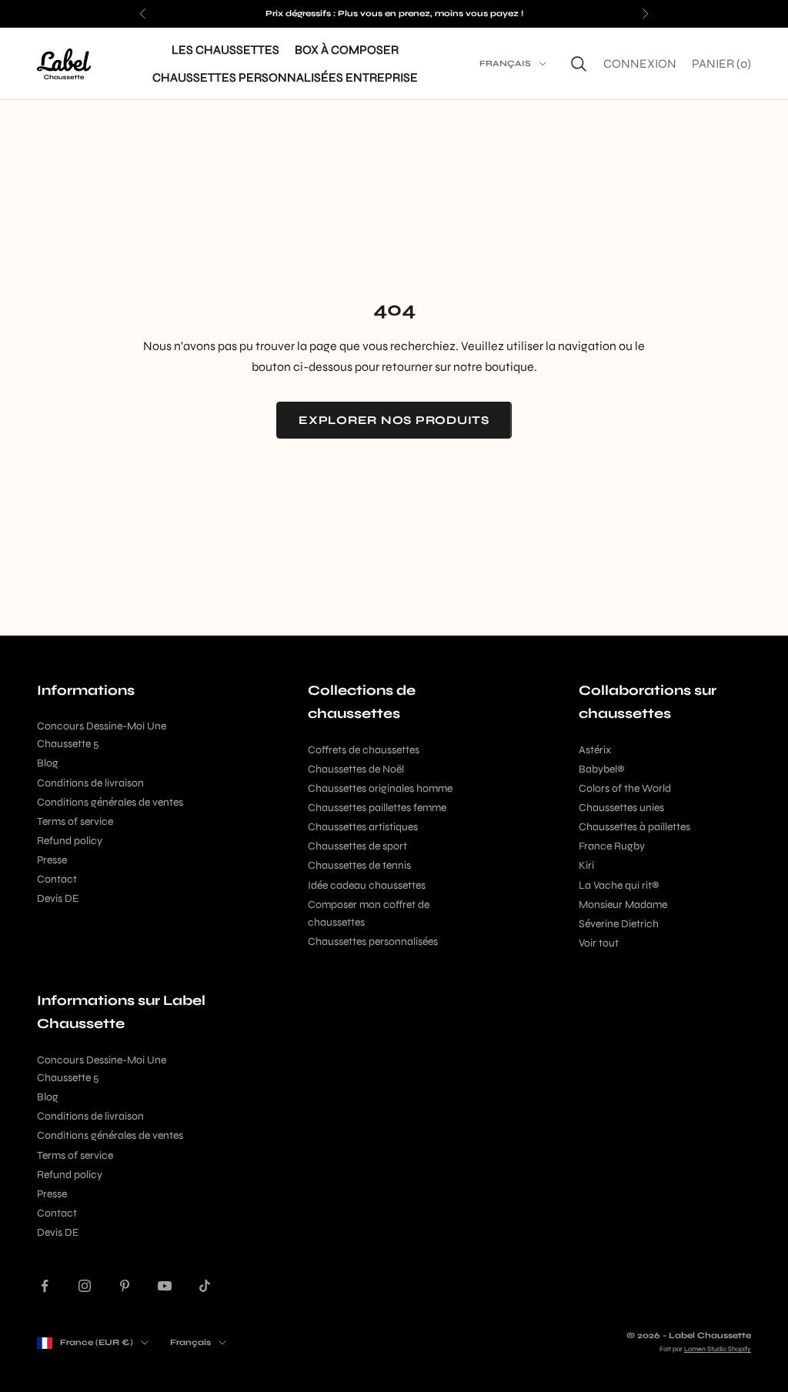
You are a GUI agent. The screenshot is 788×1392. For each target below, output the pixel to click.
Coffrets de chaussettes (363, 749)
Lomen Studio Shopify (717, 1349)
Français (505, 63)
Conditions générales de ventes (110, 802)
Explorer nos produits (394, 420)
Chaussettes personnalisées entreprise (285, 77)
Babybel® (601, 769)
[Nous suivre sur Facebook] (44, 1286)
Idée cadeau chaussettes (367, 885)
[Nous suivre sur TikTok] (204, 1286)
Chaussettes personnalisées (373, 941)
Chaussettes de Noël (356, 769)
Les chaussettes (225, 49)
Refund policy (69, 840)
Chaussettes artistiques (363, 826)
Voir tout (599, 943)
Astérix (595, 749)
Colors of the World (625, 788)
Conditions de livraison (90, 782)
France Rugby (612, 846)
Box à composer (347, 49)
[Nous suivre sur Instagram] (84, 1286)
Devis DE (57, 898)
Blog (47, 762)
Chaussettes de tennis (359, 865)
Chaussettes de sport (357, 846)
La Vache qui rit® (619, 885)
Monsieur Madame (623, 904)
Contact (57, 879)
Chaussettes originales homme (380, 788)
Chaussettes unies (621, 807)
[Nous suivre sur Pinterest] (124, 1286)
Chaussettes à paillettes (634, 826)
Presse (52, 859)
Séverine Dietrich (619, 923)
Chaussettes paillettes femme (377, 807)
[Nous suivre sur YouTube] (164, 1286)
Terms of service (75, 821)
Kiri (586, 865)
